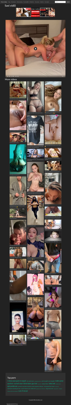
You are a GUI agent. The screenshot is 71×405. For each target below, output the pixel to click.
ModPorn (42, 1)
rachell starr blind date (22, 383)
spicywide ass (12, 386)
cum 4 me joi (23, 391)
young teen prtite (37, 381)
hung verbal (56, 388)
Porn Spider (47, 1)
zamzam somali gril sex (14, 388)
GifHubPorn (31, 1)
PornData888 (26, 1)
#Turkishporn (13, 1)
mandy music (58, 383)
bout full (39, 383)
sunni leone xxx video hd (28, 388)
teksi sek (52, 383)
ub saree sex (30, 381)
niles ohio (57, 386)
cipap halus (45, 383)
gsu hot (34, 383)
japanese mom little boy (40, 388)
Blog (9, 1)
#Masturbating (19, 1)
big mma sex (49, 388)
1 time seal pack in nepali (16, 381)
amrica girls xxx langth (48, 381)
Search (68, 1)
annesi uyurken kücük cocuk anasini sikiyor (30, 386)
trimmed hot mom (49, 386)
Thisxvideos (37, 1)
